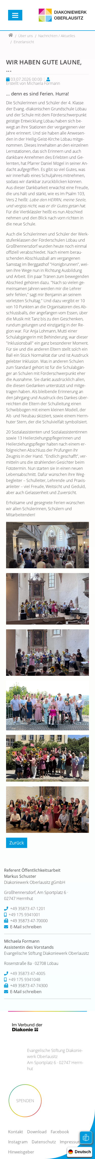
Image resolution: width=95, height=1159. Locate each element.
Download (37, 1132)
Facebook (60, 1132)
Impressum (71, 1142)
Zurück (16, 843)
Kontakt (15, 1132)
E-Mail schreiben (26, 927)
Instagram (18, 1142)
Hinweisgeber (21, 1152)
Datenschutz (44, 1142)
